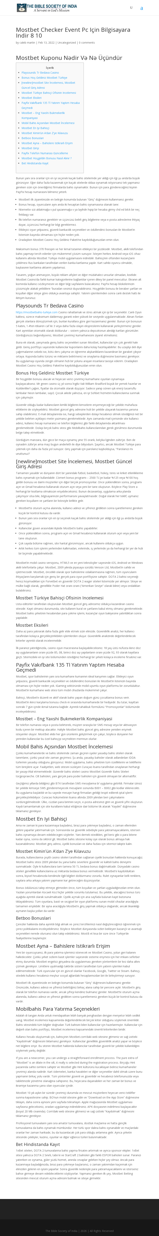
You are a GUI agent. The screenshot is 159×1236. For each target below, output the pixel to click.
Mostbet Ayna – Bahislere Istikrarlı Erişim (47, 143)
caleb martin (27, 42)
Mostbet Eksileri (31, 98)
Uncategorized (67, 42)
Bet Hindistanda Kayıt (35, 163)
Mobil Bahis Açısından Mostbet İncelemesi (48, 123)
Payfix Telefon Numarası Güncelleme (45, 153)
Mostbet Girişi (30, 148)
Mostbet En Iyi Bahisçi (35, 128)
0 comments (87, 42)
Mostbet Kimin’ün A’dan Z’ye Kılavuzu (45, 133)
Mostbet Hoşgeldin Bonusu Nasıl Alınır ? (47, 158)
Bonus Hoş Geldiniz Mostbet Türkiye (44, 77)
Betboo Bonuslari (33, 138)
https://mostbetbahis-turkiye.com (37, 312)
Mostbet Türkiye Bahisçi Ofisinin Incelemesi (49, 93)
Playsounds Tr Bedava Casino (40, 72)
